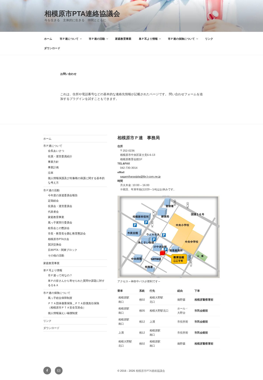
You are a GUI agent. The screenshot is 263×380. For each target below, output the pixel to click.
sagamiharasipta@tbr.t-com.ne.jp (140, 176)
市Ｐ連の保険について (181, 38)
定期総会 (53, 200)
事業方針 (53, 161)
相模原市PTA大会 (58, 239)
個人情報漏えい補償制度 (63, 313)
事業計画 (53, 167)
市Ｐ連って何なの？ (60, 275)
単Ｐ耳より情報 (148, 38)
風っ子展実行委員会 (60, 222)
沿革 (50, 172)
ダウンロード (52, 48)
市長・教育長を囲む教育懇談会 (67, 233)
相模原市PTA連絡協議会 (82, 14)
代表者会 (53, 211)
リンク (209, 38)
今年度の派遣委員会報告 (63, 195)
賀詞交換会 (54, 244)
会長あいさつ (56, 150)
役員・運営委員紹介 (60, 156)
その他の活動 (56, 255)
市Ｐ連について (69, 38)
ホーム (48, 38)
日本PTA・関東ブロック (62, 249)
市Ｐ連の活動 (97, 38)
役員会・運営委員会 (60, 206)
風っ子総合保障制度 (60, 297)
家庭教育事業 (123, 38)
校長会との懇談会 (59, 228)
